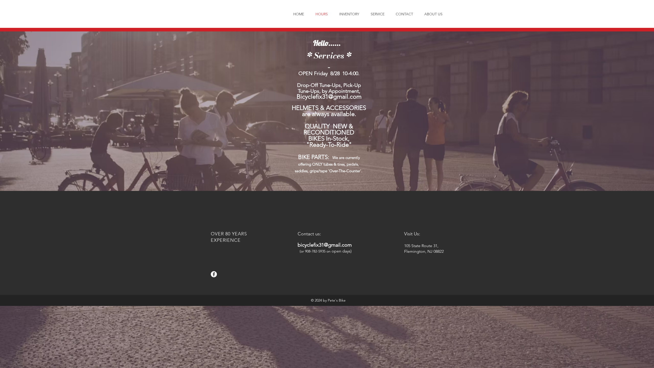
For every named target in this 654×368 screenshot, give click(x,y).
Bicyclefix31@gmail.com (329, 96)
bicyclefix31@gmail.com (325, 245)
